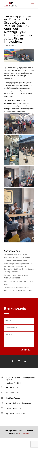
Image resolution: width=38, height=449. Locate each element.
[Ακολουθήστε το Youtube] (25, 361)
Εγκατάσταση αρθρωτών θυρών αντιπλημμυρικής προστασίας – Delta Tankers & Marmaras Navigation (17, 257)
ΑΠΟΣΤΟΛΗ (26, 350)
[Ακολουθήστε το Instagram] (19, 361)
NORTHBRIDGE (23, 433)
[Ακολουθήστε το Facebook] (12, 361)
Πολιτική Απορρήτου (14, 408)
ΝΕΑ (14, 45)
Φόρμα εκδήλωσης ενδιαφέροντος (19, 403)
